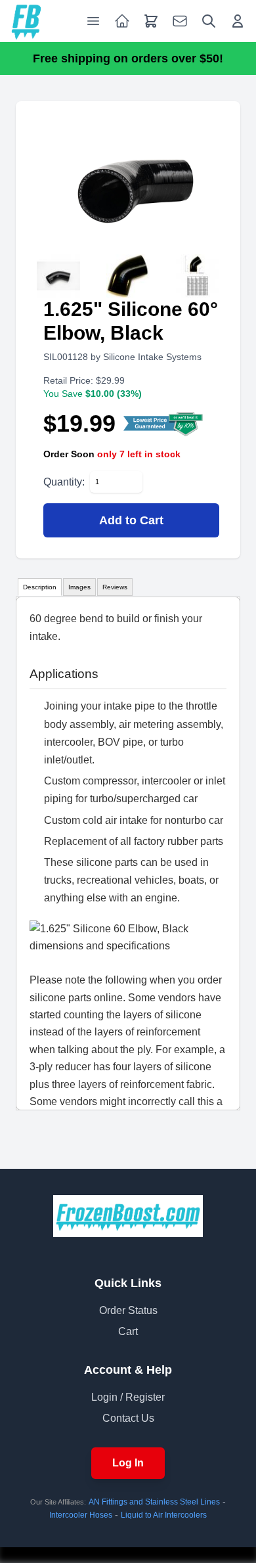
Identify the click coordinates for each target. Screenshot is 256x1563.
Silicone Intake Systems (152, 356)
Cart (128, 1331)
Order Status (128, 1310)
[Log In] (237, 21)
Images (79, 587)
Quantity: (64, 481)
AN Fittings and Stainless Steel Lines (154, 1501)
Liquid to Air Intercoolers (164, 1515)
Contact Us (128, 1418)
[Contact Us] (180, 21)
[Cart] (151, 21)
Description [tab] (39, 587)
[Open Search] (209, 21)
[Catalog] (122, 21)
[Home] (26, 21)
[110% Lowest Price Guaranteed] (163, 424)
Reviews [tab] (114, 587)
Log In (128, 1462)
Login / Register (128, 1397)
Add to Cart (131, 520)
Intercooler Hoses (80, 1515)
